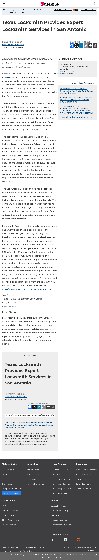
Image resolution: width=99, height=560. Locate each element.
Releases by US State (61, 489)
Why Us (5, 474)
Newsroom (56, 515)
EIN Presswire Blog (59, 511)
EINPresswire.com (12, 77)
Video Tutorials (8, 515)
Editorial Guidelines (10, 511)
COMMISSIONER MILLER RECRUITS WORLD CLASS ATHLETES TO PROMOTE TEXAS (77, 99)
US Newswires (33, 479)
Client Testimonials (10, 520)
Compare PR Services (12, 489)
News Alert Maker (84, 489)
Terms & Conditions (10, 548)
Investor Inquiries (59, 520)
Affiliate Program (83, 474)
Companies (40, 425)
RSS (76, 10)
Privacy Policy (8, 551)
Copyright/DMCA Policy (33, 548)
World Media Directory (63, 10)
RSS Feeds (81, 479)
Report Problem (9, 525)
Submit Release (11, 493)
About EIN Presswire (60, 506)
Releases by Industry (60, 479)
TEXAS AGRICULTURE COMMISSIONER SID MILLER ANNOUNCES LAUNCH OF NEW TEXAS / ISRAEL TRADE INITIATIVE (77, 109)
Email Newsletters (88, 10)
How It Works (8, 470)
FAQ (4, 506)
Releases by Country (60, 484)
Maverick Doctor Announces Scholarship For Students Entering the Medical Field (76, 90)
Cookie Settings (25, 551)
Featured (55, 474)
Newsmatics (80, 548)
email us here (9, 306)
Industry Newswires (35, 484)
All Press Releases (59, 470)
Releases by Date (59, 493)
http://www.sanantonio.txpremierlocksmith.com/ (27, 289)
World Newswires (34, 474)
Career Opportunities (61, 525)
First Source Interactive (13, 45)
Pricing (5, 479)
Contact (55, 529)
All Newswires (33, 470)
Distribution (7, 484)
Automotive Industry (35, 422)
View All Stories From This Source (76, 117)
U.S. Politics (19, 428)
